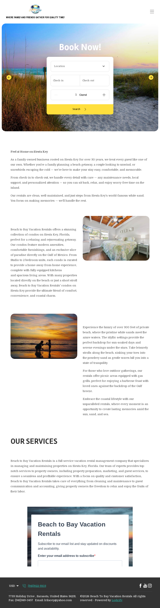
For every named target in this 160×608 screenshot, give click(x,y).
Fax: (11, 600)
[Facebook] (140, 585)
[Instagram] (150, 585)
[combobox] (80, 66)
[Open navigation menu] (152, 11)
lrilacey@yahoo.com (58, 600)
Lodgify (117, 600)
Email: (39, 600)
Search (76, 109)
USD (12, 585)
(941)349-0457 (24, 600)
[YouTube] (145, 585)
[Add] (104, 94)
